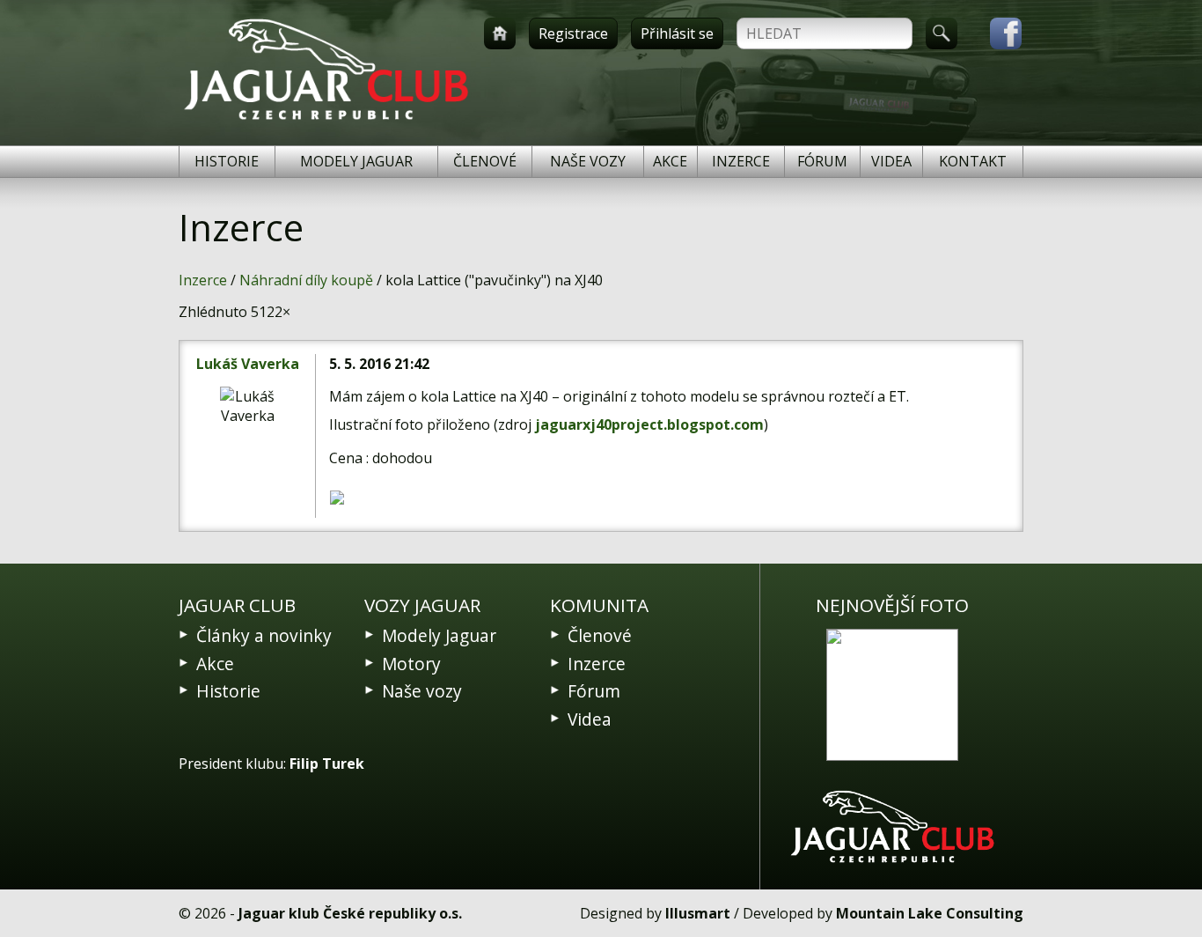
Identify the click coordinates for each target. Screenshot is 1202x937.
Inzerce (741, 161)
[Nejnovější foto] (892, 695)
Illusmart (697, 913)
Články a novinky (264, 635)
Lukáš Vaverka (247, 363)
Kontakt (973, 161)
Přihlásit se (677, 33)
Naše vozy (588, 161)
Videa (891, 161)
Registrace (573, 33)
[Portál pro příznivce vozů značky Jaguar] (326, 119)
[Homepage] (500, 33)
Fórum (822, 161)
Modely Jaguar (356, 161)
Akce (670, 161)
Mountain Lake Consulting (929, 913)
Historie (226, 161)
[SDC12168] (393, 498)
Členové (485, 161)
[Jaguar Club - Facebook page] (997, 33)
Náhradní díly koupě (306, 280)
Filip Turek (327, 763)
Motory (411, 663)
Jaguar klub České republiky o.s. (350, 913)
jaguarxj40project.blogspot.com (649, 424)
